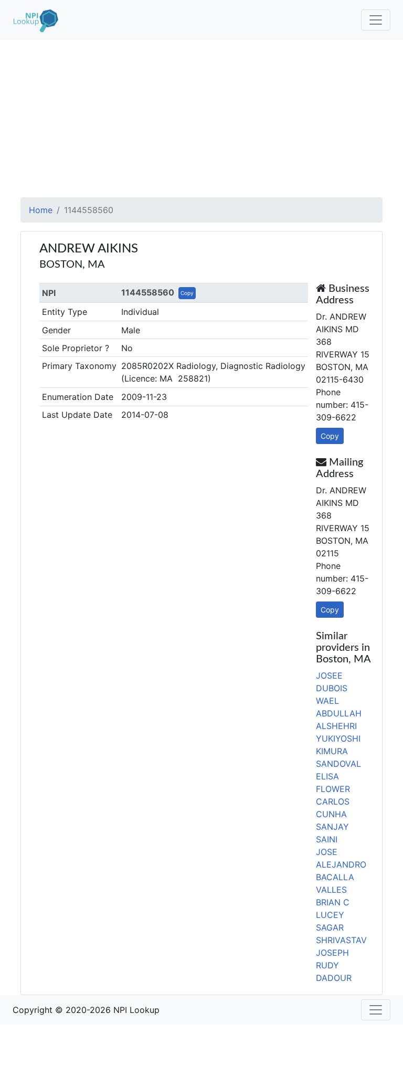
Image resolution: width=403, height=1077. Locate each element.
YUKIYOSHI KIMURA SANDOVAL (338, 751)
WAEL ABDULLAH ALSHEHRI (339, 713)
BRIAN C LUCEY (332, 908)
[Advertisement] (201, 118)
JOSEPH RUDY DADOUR (334, 965)
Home (40, 210)
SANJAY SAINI (332, 832)
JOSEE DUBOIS (331, 681)
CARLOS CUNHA (332, 807)
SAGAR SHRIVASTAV (341, 933)
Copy (187, 293)
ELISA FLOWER (333, 782)
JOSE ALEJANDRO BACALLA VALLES (341, 871)
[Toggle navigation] (375, 19)
